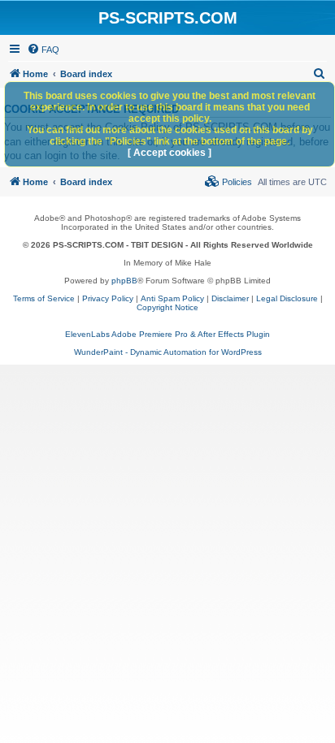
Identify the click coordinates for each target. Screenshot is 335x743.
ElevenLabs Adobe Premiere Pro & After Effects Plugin (167, 334)
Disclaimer (230, 298)
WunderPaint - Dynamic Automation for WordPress (168, 352)
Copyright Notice (167, 307)
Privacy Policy (107, 298)
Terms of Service (44, 298)
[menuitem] (43, 49)
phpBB (124, 280)
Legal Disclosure (287, 298)
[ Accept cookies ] (169, 152)
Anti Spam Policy (172, 298)
